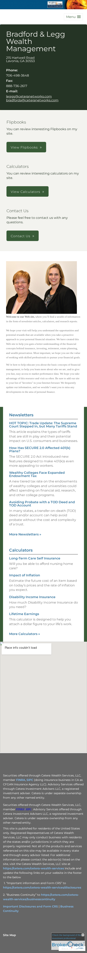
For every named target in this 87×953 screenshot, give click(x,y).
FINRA (20, 780)
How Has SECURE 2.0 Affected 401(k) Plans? (39, 449)
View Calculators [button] (25, 192)
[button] (73, 16)
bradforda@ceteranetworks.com (32, 100)
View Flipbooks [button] (24, 147)
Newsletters (21, 415)
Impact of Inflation (24, 575)
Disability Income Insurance (32, 597)
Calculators (21, 550)
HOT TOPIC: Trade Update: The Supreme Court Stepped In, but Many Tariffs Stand (43, 424)
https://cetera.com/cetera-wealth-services (33, 868)
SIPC (30, 780)
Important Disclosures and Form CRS (30, 906)
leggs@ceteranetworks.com (29, 96)
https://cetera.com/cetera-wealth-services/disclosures (42, 887)
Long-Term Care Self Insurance (34, 558)
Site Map (9, 935)
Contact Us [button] (20, 236)
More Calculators (24, 634)
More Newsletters (25, 534)
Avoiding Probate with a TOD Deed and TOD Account (42, 503)
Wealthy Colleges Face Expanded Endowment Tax (37, 474)
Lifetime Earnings (24, 614)
